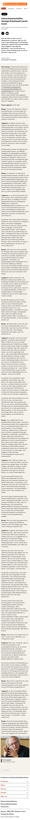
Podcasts (19, 8)
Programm (11, 8)
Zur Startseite (5, 770)
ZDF (13, 811)
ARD (9, 811)
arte (24, 811)
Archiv (4, 14)
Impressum (5, 806)
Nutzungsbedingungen (9, 804)
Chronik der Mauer (7, 814)
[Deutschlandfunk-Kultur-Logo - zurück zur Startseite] (15, 4)
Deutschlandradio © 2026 (10, 817)
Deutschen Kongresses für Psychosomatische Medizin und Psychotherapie (11, 89)
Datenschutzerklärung (9, 801)
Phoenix (18, 811)
